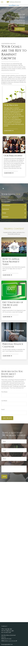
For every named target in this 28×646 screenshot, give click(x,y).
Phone (3, 456)
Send (4, 477)
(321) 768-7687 (8, 629)
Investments (6, 205)
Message (3, 464)
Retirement (5, 209)
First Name (4, 392)
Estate (4, 213)
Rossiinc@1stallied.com (7, 644)
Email (3, 409)
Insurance (5, 217)
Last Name (4, 401)
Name (3, 438)
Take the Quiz (7, 418)
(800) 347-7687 (10, 631)
